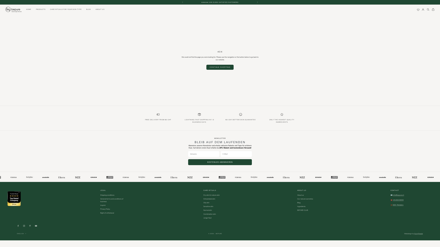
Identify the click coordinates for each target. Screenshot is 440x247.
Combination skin (209, 214)
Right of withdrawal (107, 213)
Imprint (103, 205)
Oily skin (206, 203)
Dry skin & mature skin (211, 195)
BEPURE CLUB (302, 210)
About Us (100, 9)
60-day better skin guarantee (241, 120)
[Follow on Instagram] (24, 226)
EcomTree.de (418, 234)
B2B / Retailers (398, 205)
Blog (88, 9)
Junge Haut (207, 218)
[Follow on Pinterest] (30, 226)
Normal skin (207, 210)
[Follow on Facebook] (18, 226)
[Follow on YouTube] (36, 226)
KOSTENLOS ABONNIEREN (220, 162)
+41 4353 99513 (398, 200)
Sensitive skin (208, 206)
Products (40, 9)
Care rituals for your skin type (66, 9)
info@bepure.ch (398, 195)
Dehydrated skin (209, 199)
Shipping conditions (107, 195)
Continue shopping (220, 67)
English (20, 233)
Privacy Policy (105, 209)
